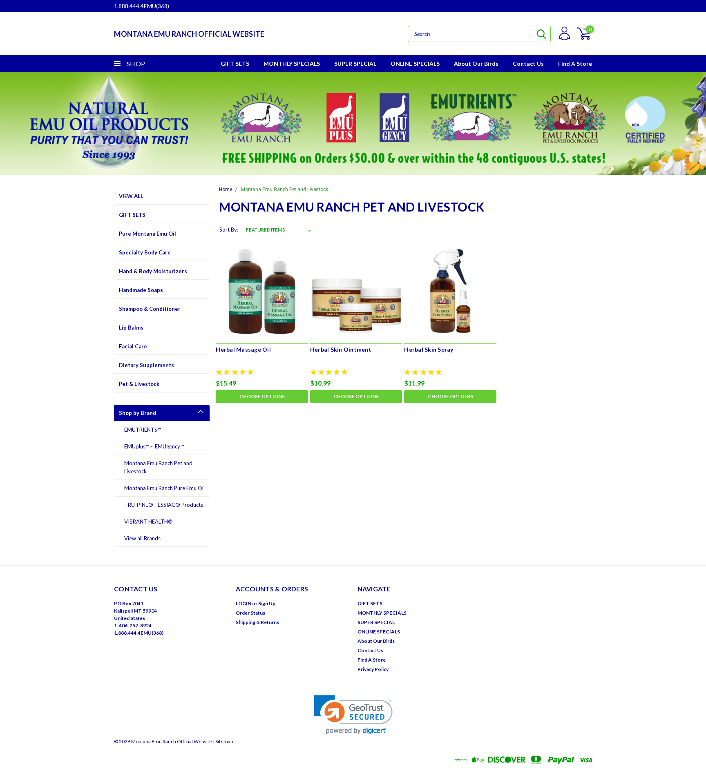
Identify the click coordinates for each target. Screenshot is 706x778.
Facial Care (133, 346)
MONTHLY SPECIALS (292, 63)
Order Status (250, 613)
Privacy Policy (373, 669)
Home (225, 189)
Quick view (262, 291)
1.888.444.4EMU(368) (141, 5)
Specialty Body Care (145, 252)
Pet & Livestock (139, 384)
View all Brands (142, 538)
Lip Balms (131, 327)
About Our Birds (476, 63)
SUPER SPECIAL (355, 63)
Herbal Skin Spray (428, 349)
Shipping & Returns (257, 622)
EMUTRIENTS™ (142, 429)
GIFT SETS (235, 63)
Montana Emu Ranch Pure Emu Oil (164, 488)
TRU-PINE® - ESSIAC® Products (163, 505)
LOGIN (243, 603)
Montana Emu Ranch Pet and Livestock (158, 467)
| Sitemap (223, 741)
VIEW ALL (131, 196)
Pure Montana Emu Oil (147, 233)
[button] (353, 715)
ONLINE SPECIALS (415, 63)
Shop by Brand (137, 413)
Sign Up (266, 603)
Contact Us (528, 63)
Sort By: (228, 229)
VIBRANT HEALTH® (148, 521)
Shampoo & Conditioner (150, 308)
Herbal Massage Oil (243, 349)
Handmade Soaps (141, 290)
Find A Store (575, 63)
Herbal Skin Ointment (340, 349)
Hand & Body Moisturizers (153, 271)
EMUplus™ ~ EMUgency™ (154, 446)
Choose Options (262, 396)
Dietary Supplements (146, 365)
